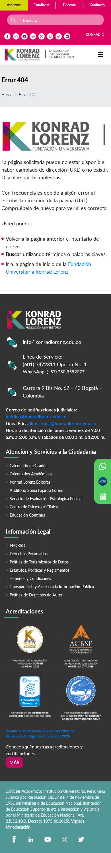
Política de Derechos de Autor (36, 594)
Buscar (13, 254)
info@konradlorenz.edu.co (52, 342)
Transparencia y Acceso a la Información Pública (52, 586)
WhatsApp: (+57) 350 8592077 (54, 371)
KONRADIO (95, 34)
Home (7, 94)
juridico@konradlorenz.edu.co (36, 416)
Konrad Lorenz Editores (30, 482)
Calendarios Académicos (31, 473)
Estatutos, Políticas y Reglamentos (39, 570)
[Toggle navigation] (100, 54)
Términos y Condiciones (30, 578)
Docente (69, 5)
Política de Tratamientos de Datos (39, 561)
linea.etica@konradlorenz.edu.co (63, 423)
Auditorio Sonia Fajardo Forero (36, 490)
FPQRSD (17, 545)
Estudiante (42, 5)
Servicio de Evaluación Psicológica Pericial (46, 498)
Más (14, 762)
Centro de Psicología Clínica (34, 506)
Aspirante (14, 5)
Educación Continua (27, 515)
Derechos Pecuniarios (29, 553)
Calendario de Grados (28, 465)
